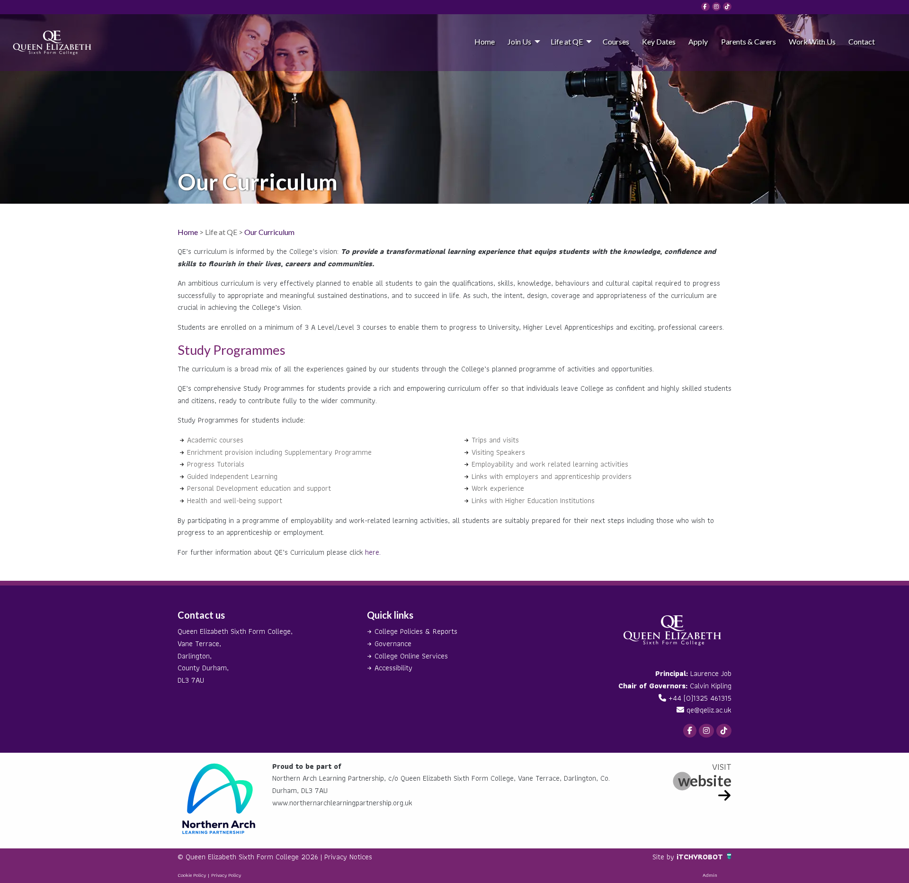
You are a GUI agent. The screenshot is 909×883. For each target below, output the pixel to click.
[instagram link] (716, 6)
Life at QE (567, 41)
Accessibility (393, 668)
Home (484, 41)
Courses (616, 41)
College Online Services (411, 656)
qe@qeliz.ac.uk (708, 710)
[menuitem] (484, 41)
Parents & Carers (748, 41)
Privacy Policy (226, 875)
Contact (861, 41)
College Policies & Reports (415, 631)
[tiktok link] (727, 6)
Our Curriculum (269, 231)
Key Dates (659, 41)
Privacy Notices (348, 857)
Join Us (519, 41)
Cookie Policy (192, 875)
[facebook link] (705, 6)
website (704, 780)
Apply (698, 41)
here (372, 552)
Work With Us (812, 41)
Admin (710, 875)
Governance (392, 643)
